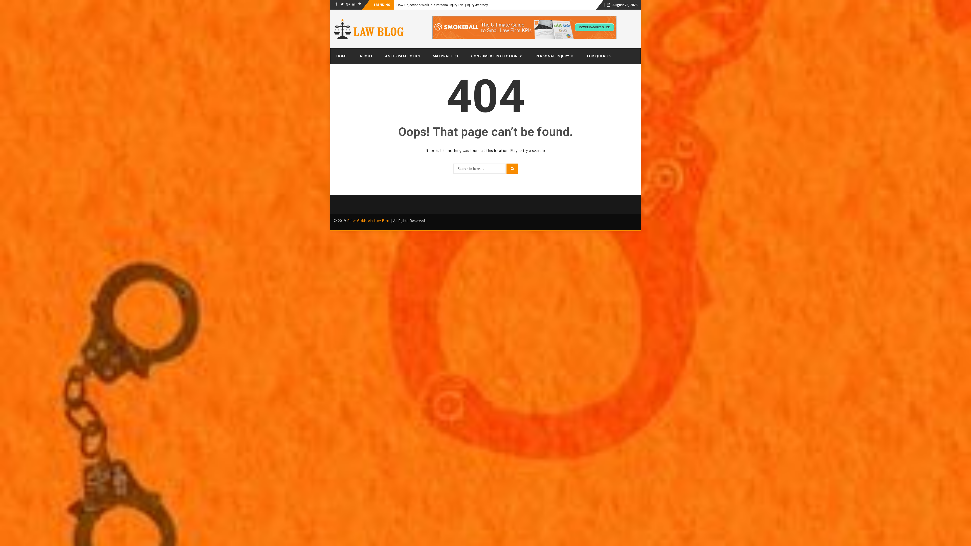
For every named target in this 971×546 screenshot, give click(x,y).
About (366, 56)
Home (341, 56)
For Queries (599, 56)
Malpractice (446, 56)
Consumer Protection (494, 56)
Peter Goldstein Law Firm (368, 220)
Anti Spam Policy (403, 56)
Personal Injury (552, 56)
